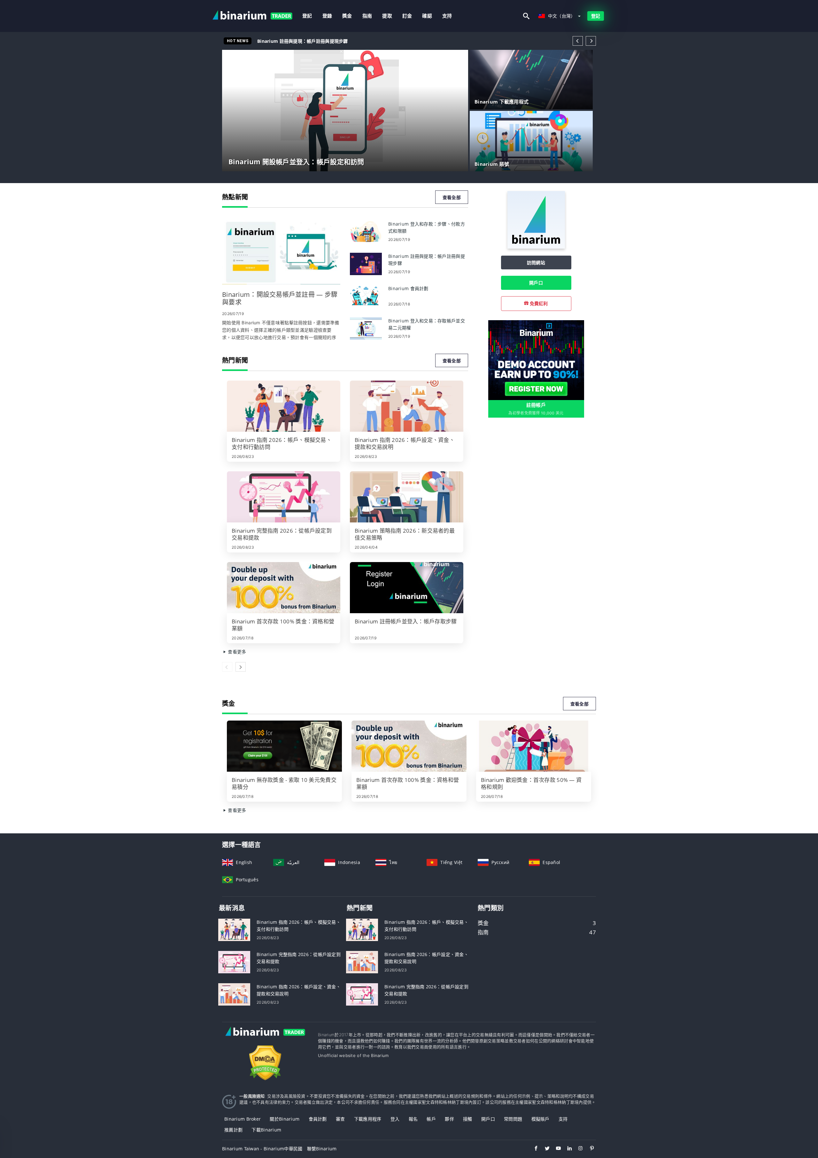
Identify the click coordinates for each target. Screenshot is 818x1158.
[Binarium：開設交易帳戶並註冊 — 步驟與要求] (281, 252)
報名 (413, 1119)
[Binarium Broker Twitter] (544, 1149)
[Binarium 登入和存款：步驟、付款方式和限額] (366, 231)
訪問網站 (536, 262)
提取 (387, 16)
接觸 (467, 1119)
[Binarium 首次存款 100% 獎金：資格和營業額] (283, 587)
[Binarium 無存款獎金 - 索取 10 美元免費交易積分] (284, 746)
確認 (427, 16)
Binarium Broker (242, 1119)
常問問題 (513, 1119)
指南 (367, 16)
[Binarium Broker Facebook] (532, 1149)
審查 (340, 1119)
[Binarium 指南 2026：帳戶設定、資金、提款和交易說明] (406, 406)
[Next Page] (591, 41)
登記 (307, 16)
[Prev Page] (578, 41)
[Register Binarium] (536, 360)
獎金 (347, 16)
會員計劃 (318, 1119)
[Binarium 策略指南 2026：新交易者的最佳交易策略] (406, 496)
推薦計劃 (233, 1130)
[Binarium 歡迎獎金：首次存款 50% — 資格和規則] (533, 746)
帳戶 (431, 1119)
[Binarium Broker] (265, 1038)
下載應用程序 (368, 1119)
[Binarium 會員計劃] (366, 295)
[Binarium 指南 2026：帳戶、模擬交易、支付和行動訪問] (283, 406)
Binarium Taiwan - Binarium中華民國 (262, 1149)
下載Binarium (266, 1130)
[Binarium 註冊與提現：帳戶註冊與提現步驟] (366, 263)
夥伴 (449, 1119)
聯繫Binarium (322, 1149)
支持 (447, 16)
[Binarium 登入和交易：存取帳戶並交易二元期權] (366, 328)
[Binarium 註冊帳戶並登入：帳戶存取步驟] (406, 587)
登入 (395, 1119)
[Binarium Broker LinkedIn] (566, 1149)
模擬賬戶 (540, 1119)
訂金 (407, 16)
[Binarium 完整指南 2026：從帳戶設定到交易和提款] (283, 496)
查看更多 (236, 651)
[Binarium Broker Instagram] (577, 1149)
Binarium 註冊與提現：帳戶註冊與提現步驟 (302, 41)
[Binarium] (536, 247)
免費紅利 (538, 303)
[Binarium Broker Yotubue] (555, 1149)
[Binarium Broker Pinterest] (588, 1149)
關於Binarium (284, 1119)
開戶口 (536, 282)
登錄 (327, 16)
